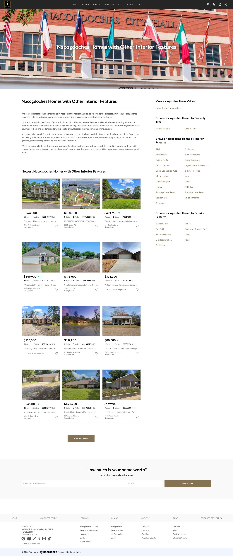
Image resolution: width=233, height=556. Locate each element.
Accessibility (63, 552)
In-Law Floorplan (193, 170)
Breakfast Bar (162, 154)
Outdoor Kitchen (164, 239)
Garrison (145, 530)
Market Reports (113, 4)
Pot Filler (189, 187)
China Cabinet (162, 165)
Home (73, 4)
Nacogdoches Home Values (168, 108)
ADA (158, 149)
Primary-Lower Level (165, 192)
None (187, 176)
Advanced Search (91, 4)
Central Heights (179, 534)
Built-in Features (192, 154)
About (130, 4)
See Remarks (161, 197)
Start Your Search (81, 438)
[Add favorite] (56, 226)
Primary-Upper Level (194, 192)
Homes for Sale (163, 128)
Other (187, 181)
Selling (84, 518)
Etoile (82, 538)
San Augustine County (89, 530)
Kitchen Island (162, 176)
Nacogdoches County (89, 526)
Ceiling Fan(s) (162, 160)
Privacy (79, 552)
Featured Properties (211, 518)
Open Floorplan (163, 181)
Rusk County (85, 541)
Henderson (84, 534)
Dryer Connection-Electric (197, 165)
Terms (72, 552)
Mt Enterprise (116, 534)
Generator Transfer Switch (197, 229)
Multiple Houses (163, 234)
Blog (140, 4)
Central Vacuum (192, 160)
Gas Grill (160, 229)
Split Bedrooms (192, 197)
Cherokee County (180, 538)
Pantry (159, 187)
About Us (145, 518)
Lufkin (113, 538)
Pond (187, 239)
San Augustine (117, 530)
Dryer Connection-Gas (166, 170)
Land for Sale (190, 128)
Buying (114, 518)
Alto (175, 530)
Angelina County (149, 538)
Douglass (146, 526)
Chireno (176, 526)
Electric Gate (162, 223)
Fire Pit (188, 223)
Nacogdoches (116, 526)
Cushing (145, 534)
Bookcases (189, 149)
